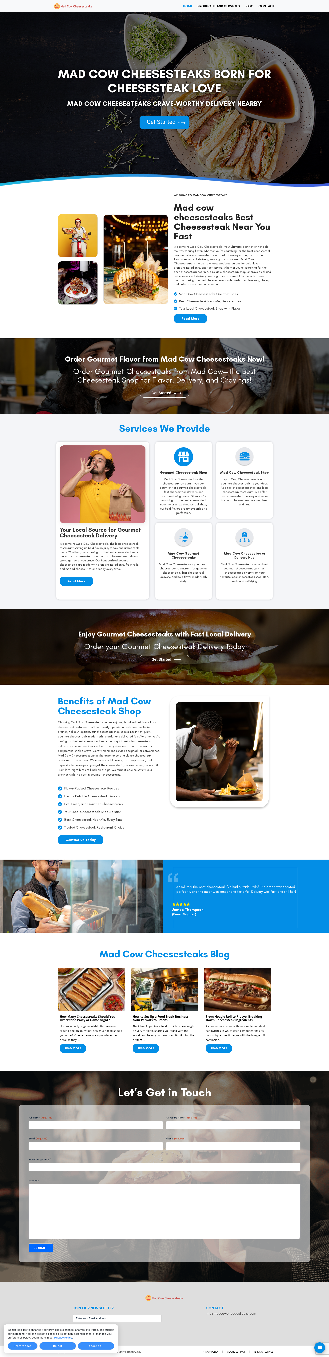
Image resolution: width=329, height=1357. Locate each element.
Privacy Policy (63, 1337)
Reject (57, 1345)
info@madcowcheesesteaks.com (231, 1313)
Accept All (96, 1345)
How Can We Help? (40, 1159)
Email (38, 1138)
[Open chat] (319, 1347)
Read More (73, 1048)
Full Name (40, 1117)
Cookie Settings (236, 1352)
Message (34, 1180)
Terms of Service (263, 1352)
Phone (175, 1138)
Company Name (181, 1117)
